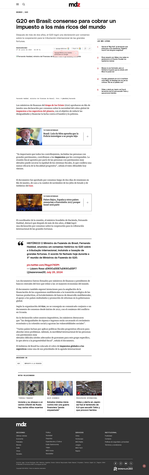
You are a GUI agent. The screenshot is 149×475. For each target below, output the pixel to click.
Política (48, 432)
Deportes (49, 438)
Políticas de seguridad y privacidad (117, 442)
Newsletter (49, 454)
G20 (18, 363)
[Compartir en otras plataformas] (90, 48)
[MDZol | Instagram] (120, 463)
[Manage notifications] (144, 466)
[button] (17, 4)
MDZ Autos (50, 451)
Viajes (48, 447)
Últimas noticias (21, 436)
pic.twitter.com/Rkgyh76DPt (43, 265)
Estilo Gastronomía (52, 444)
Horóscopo (79, 439)
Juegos (78, 445)
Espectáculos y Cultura (54, 441)
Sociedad (49, 435)
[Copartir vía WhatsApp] (85, 48)
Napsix (77, 451)
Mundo (19, 12)
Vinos (18, 451)
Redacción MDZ (21, 48)
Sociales (19, 454)
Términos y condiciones (113, 445)
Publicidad (108, 436)
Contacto (108, 439)
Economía (19, 439)
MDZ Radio (79, 442)
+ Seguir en (75, 48)
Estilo (18, 448)
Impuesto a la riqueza (32, 363)
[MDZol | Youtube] (126, 463)
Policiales (19, 442)
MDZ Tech (79, 448)
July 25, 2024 (55, 272)
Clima (77, 436)
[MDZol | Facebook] (115, 463)
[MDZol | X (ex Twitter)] (131, 463)
